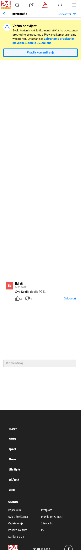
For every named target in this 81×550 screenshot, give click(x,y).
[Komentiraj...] (39, 363)
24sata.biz (47, 523)
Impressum (15, 510)
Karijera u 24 (16, 536)
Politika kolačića (18, 530)
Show (12, 459)
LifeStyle (14, 469)
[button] (17, 5)
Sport (12, 449)
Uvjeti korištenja (18, 516)
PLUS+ (13, 428)
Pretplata (47, 510)
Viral (12, 490)
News (12, 439)
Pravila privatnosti (52, 516)
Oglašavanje (15, 523)
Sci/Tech (14, 479)
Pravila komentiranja (40, 52)
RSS (43, 530)
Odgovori (70, 298)
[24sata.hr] (5, 5)
